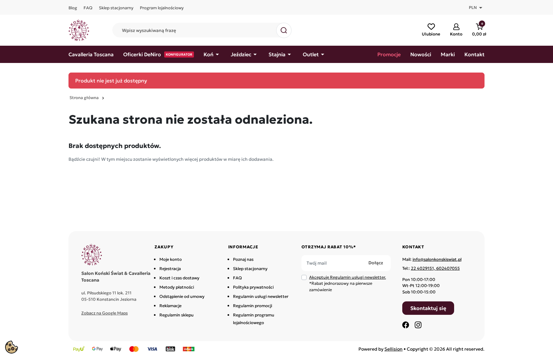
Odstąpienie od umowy (181, 296)
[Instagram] (418, 324)
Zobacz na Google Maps (104, 313)
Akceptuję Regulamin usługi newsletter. (347, 277)
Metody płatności (176, 287)
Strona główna (84, 97)
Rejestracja (170, 268)
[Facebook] (405, 324)
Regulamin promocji (252, 305)
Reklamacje (170, 305)
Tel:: (431, 268)
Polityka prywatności (253, 287)
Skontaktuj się (428, 308)
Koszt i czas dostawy (179, 278)
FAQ (237, 278)
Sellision (393, 349)
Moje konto (170, 259)
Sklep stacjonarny (250, 268)
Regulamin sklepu (176, 315)
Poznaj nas (243, 259)
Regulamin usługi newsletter (260, 296)
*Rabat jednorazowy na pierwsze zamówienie (347, 283)
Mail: (431, 259)
